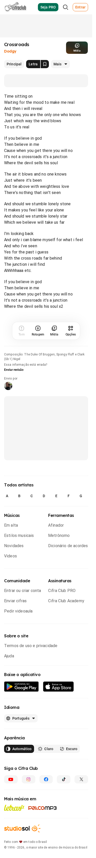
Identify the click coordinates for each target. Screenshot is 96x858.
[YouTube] (11, 779)
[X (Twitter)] (81, 779)
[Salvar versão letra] (45, 64)
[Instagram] (28, 779)
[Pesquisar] (65, 7)
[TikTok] (63, 779)
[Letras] (14, 808)
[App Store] (58, 686)
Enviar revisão (14, 370)
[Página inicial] (15, 7)
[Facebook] (46, 779)
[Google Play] (21, 686)
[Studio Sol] (22, 828)
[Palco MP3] (42, 808)
